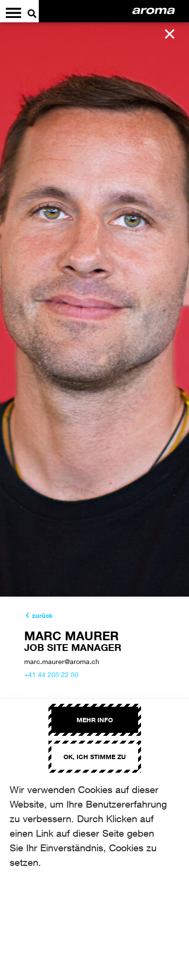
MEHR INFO (95, 720)
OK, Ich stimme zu (94, 757)
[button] (169, 34)
